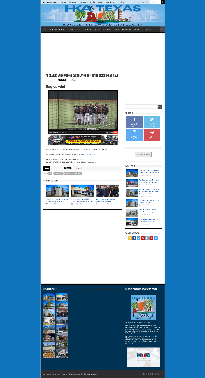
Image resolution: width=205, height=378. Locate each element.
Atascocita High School (73, 173)
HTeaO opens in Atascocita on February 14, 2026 (57, 200)
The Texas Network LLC (133, 338)
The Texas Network (90, 374)
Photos (117, 29)
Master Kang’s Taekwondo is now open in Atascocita (82, 200)
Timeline (97, 29)
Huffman (100, 2)
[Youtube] (145, 2)
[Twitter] (138, 2)
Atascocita (83, 2)
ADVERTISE (138, 29)
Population (121, 2)
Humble (63, 2)
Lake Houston (110, 2)
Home (45, 28)
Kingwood (72, 2)
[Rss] (134, 2)
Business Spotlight (75, 29)
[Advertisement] (103, 52)
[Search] (163, 2)
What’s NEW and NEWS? (57, 29)
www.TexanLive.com (88, 154)
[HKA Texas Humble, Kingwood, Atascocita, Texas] (103, 15)
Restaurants (107, 29)
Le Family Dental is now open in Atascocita (106, 200)
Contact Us (148, 29)
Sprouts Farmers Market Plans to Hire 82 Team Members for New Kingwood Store (149, 192)
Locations (87, 29)
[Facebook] (136, 2)
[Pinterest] (141, 2)
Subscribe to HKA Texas (143, 154)
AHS (50, 173)
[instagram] (148, 2)
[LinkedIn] (143, 2)
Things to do (126, 29)
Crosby (92, 2)
